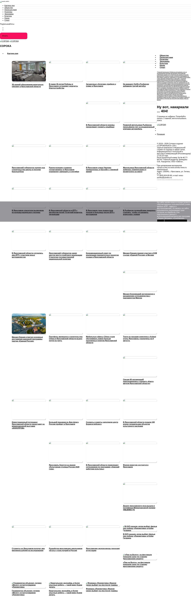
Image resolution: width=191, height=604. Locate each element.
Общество (8, 8)
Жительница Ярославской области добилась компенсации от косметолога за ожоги (171, 80)
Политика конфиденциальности (170, 179)
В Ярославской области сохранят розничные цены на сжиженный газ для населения (173, 83)
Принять (160, 220)
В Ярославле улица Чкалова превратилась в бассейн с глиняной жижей (173, 79)
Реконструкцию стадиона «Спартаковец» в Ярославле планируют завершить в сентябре (173, 76)
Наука (6, 18)
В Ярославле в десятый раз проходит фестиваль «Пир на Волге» (173, 99)
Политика (8, 12)
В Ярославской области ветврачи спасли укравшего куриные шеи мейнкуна (173, 89)
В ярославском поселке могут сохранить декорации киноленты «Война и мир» (173, 87)
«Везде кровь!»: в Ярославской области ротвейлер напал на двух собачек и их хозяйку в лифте (172, 96)
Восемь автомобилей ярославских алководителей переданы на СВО (172, 86)
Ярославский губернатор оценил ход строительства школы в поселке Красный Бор (172, 75)
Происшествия (10, 10)
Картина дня (9, 6)
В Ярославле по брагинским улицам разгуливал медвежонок (171, 95)
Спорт (7, 20)
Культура (8, 16)
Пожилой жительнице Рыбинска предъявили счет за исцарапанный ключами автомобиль (172, 72)
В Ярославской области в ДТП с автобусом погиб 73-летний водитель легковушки (171, 92)
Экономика (8, 14)
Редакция (161, 134)
